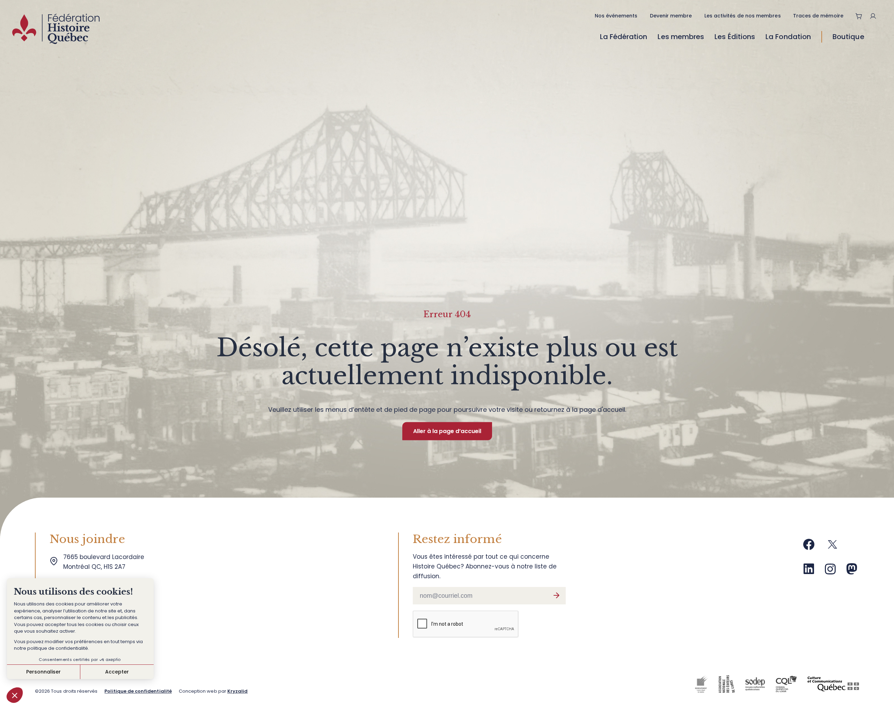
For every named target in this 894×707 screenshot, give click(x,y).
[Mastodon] (852, 571)
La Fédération (623, 37)
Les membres (681, 37)
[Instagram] (830, 571)
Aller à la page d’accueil (447, 431)
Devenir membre (671, 15)
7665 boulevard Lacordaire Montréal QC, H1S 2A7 (105, 562)
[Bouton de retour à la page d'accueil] (56, 30)
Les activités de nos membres (742, 15)
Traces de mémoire (818, 15)
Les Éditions (735, 37)
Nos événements (616, 15)
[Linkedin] (808, 571)
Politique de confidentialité (137, 691)
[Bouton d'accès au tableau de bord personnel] (876, 16)
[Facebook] (808, 547)
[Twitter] (832, 547)
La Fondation (788, 37)
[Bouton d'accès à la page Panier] (859, 16)
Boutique (848, 37)
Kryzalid (237, 691)
